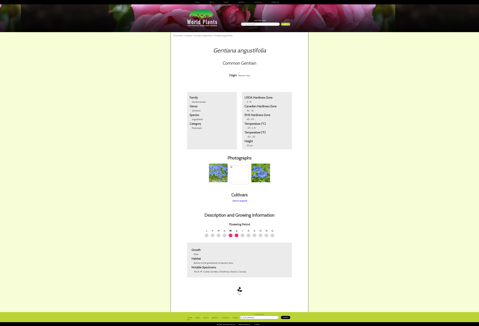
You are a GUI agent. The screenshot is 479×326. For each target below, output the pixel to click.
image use (275, 2)
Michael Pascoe (229, 324)
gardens (241, 2)
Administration (244, 324)
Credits (257, 324)
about (211, 2)
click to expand (239, 200)
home (197, 2)
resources (225, 318)
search (226, 2)
